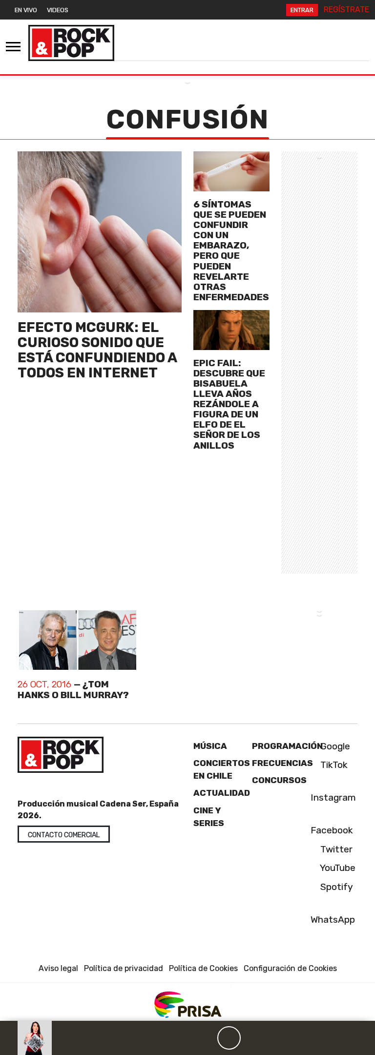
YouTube (336, 867)
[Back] (182, 1038)
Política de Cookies (203, 968)
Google (334, 746)
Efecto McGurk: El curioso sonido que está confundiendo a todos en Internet (97, 350)
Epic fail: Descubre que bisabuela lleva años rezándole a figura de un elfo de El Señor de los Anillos (229, 404)
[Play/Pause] (229, 1038)
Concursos (279, 780)
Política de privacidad (123, 968)
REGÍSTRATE (346, 9)
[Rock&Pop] (71, 43)
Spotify (335, 886)
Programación (287, 746)
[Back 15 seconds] (205, 1038)
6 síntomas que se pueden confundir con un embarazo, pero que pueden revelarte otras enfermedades (231, 251)
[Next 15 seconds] (252, 1038)
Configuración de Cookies (290, 968)
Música (210, 746)
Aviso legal (58, 968)
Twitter (335, 849)
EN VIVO (26, 10)
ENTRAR (302, 10)
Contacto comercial (64, 835)
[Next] (276, 1038)
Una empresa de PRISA (187, 1004)
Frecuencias (282, 763)
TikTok (333, 764)
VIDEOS (57, 10)
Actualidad (221, 793)
